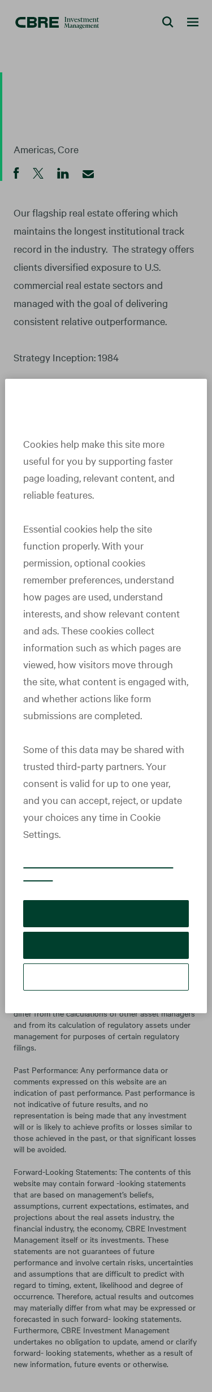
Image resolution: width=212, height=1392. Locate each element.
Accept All (105, 913)
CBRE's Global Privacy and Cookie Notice (98, 869)
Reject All (106, 945)
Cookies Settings (106, 976)
